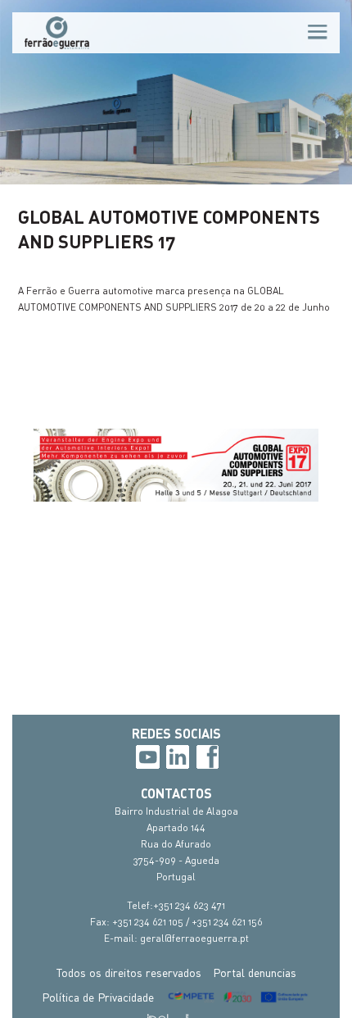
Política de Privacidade (98, 997)
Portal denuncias (254, 972)
